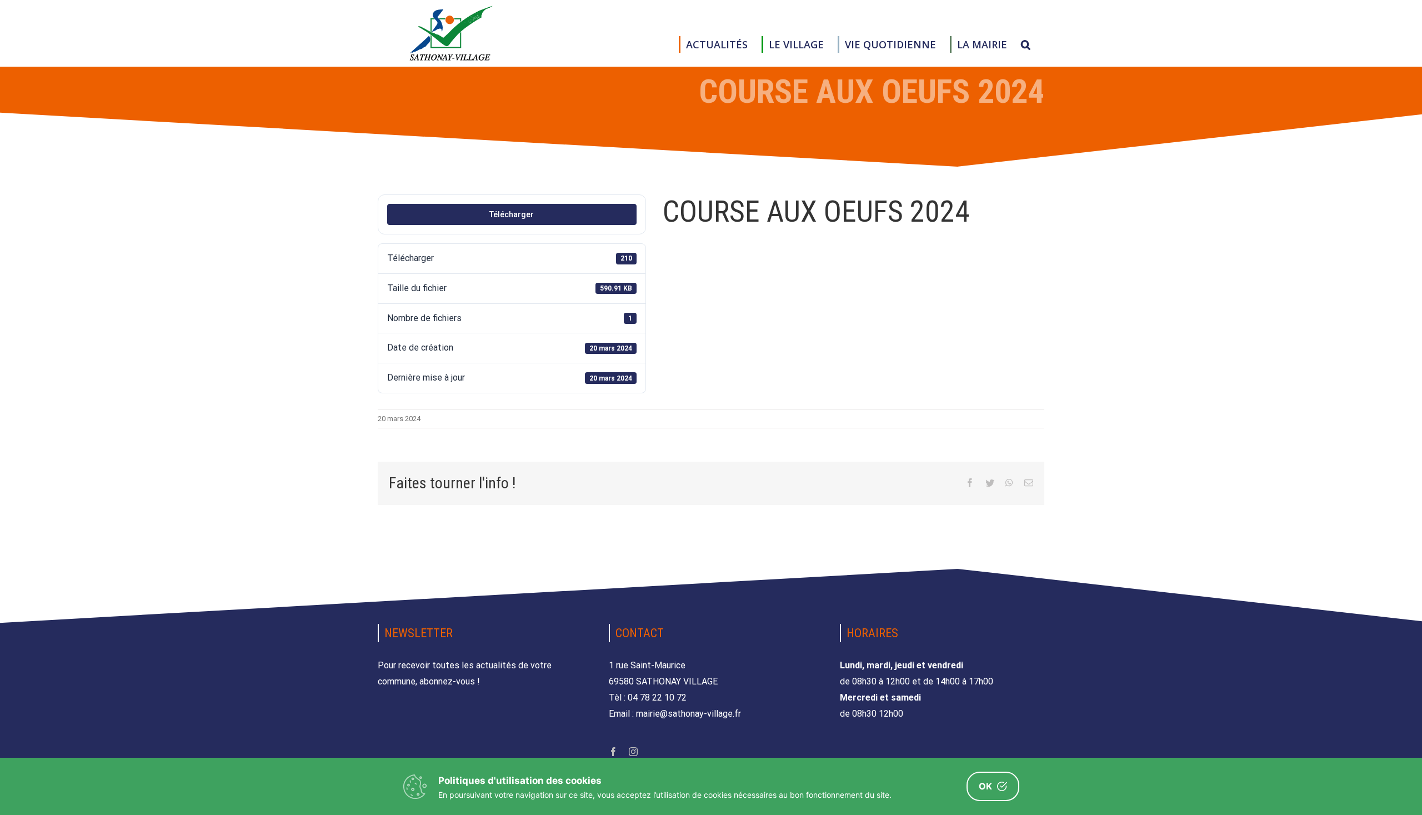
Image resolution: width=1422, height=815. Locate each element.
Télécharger (511, 214)
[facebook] (613, 751)
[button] (1025, 44)
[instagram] (633, 751)
